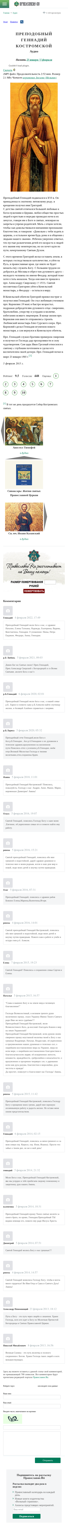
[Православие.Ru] (26, 4)
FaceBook (17, 1385)
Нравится (14, 21)
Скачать (7, 70)
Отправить (48, 1460)
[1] (4, 403)
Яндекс (29, 1385)
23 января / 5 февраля (39, 59)
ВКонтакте (23, 1385)
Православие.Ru (40, 1377)
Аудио (14, 12)
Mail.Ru (34, 1385)
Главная (6, 12)
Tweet (5, 21)
